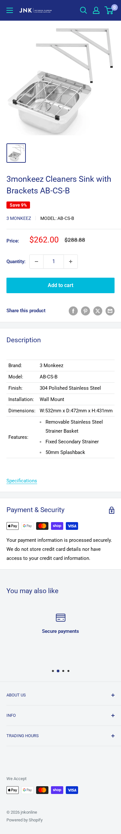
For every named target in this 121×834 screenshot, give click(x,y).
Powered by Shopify (24, 820)
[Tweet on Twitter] (97, 310)
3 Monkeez (18, 218)
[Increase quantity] (70, 261)
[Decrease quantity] (36, 261)
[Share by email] (110, 310)
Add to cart (60, 285)
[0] (109, 10)
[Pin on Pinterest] (85, 310)
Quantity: (15, 261)
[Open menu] (9, 10)
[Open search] (83, 10)
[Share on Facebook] (73, 310)
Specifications (21, 481)
